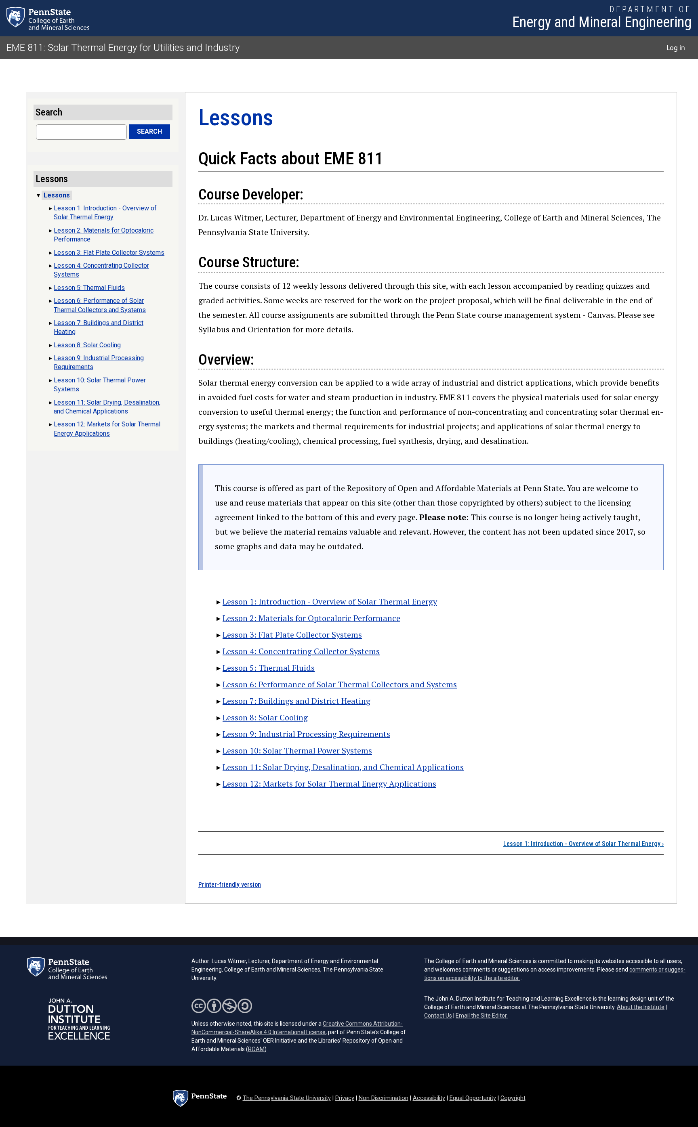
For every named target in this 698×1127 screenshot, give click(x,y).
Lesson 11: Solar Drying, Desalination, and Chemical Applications (343, 767)
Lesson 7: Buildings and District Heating (296, 700)
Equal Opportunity (473, 1098)
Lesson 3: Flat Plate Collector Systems (292, 634)
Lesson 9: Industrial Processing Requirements (306, 733)
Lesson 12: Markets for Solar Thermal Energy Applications (329, 783)
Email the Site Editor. (482, 1015)
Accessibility (429, 1098)
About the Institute (640, 1007)
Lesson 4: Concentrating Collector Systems (301, 651)
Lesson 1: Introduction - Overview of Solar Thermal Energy (330, 601)
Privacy (344, 1098)
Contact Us (438, 1015)
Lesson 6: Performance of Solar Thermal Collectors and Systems (340, 684)
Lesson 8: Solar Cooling (265, 717)
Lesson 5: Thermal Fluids (269, 667)
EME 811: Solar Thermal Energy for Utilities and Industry (123, 47)
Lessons (57, 195)
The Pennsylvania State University (287, 1098)
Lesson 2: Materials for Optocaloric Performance (311, 618)
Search (149, 131)
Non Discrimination (383, 1098)
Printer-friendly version (229, 884)
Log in (675, 47)
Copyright (513, 1098)
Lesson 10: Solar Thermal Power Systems (297, 750)
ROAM (256, 1049)
